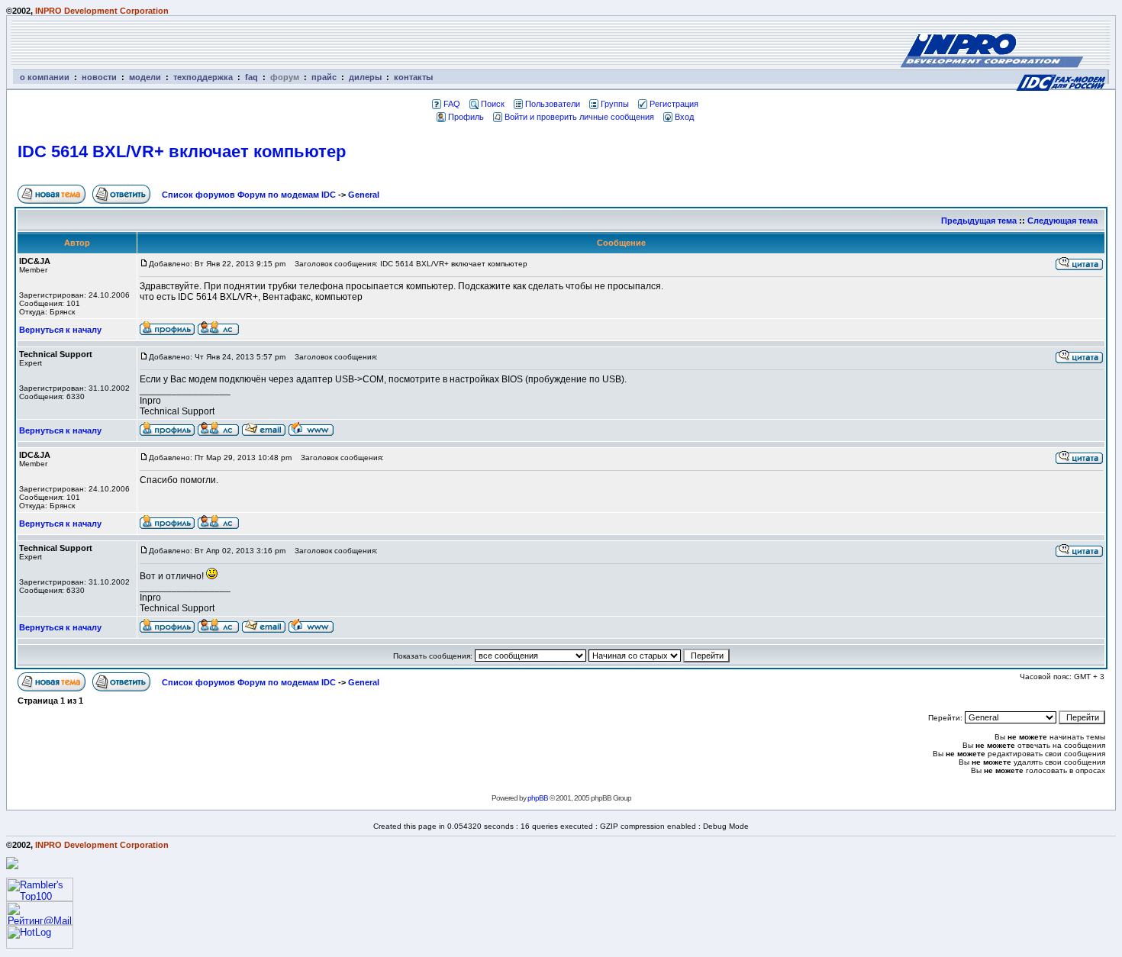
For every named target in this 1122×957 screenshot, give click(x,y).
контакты (413, 77)
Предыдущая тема (979, 220)
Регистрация (674, 103)
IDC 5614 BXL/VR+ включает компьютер (182, 151)
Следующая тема (1062, 220)
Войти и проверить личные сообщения (579, 116)
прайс (324, 77)
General (363, 194)
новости (99, 77)
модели (145, 77)
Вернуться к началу (60, 329)
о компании (44, 77)
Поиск (493, 103)
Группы (615, 103)
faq (251, 77)
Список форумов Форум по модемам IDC (249, 194)
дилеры (365, 77)
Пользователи (552, 103)
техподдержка (203, 77)
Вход (684, 116)
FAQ (451, 103)
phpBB (537, 798)
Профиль (466, 116)
